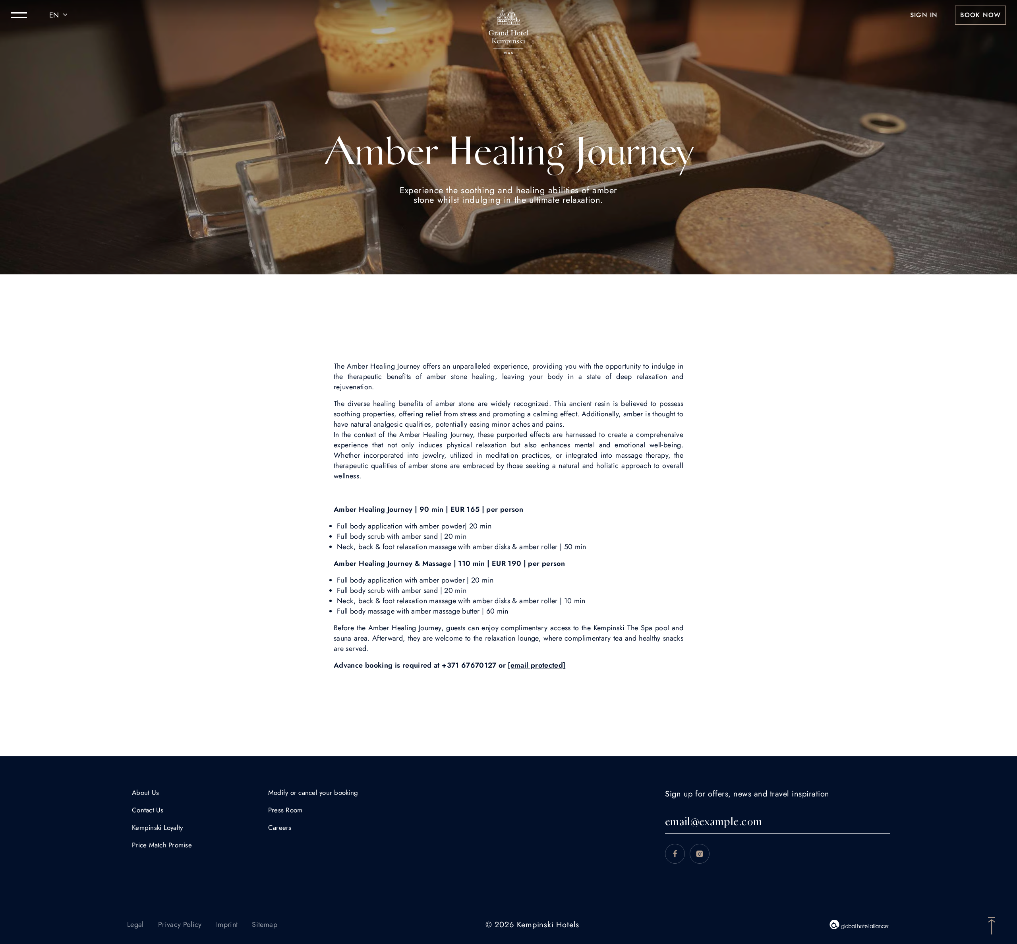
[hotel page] (508, 15)
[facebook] (675, 854)
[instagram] (700, 854)
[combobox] (59, 15)
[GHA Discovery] (859, 924)
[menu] (19, 15)
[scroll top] (991, 924)
